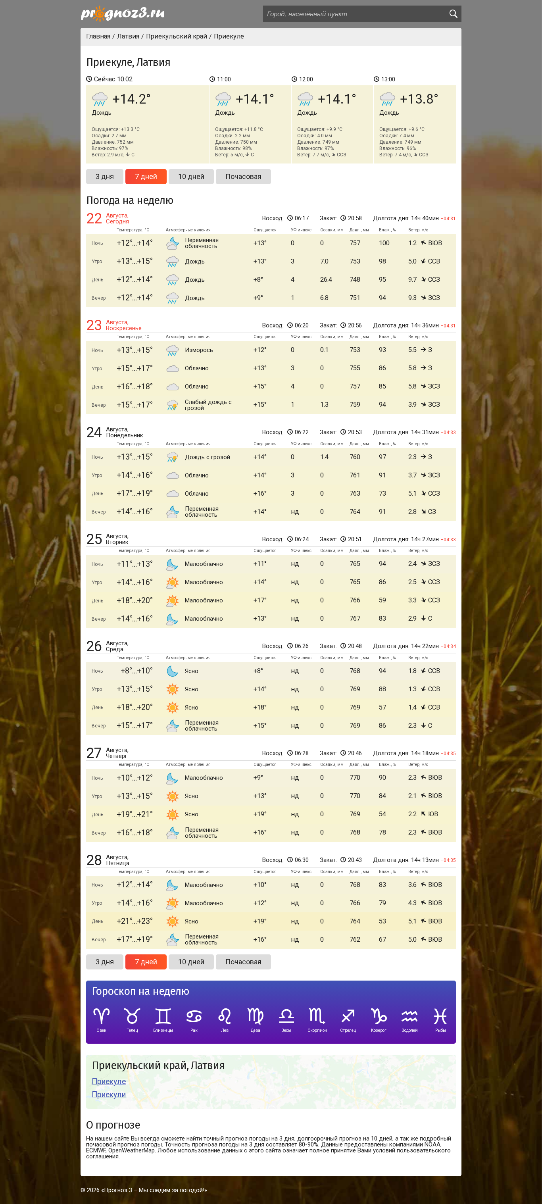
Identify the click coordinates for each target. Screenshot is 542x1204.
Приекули (109, 1094)
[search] (453, 14)
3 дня (105, 176)
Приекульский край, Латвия (158, 1065)
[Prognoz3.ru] (123, 14)
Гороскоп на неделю (140, 991)
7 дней (146, 176)
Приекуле (109, 1081)
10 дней (191, 176)
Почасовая (243, 176)
